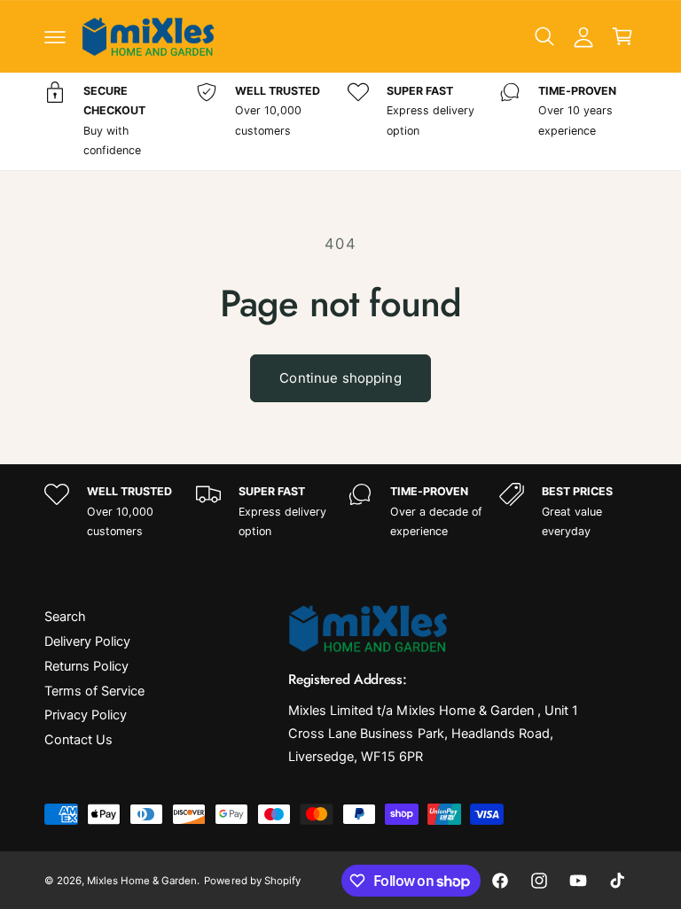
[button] (54, 36)
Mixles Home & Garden (142, 880)
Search (65, 617)
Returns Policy (86, 666)
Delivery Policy (87, 641)
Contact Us (78, 740)
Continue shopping (340, 377)
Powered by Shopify (252, 880)
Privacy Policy (85, 715)
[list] (340, 121)
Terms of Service (94, 691)
